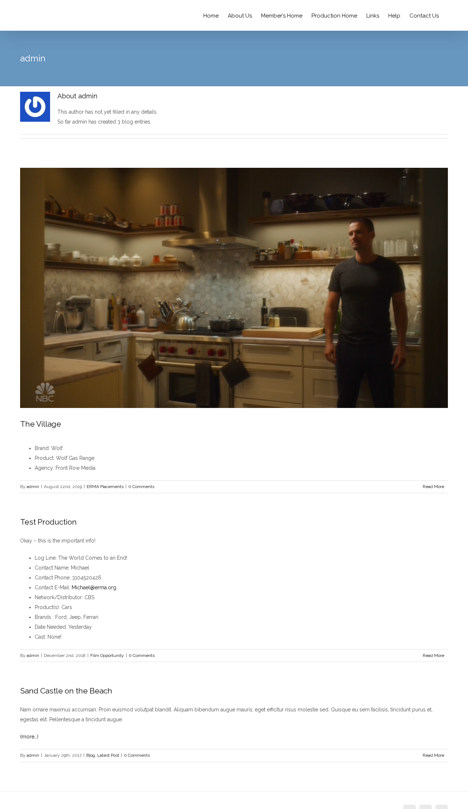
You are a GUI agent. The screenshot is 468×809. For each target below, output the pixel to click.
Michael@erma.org (94, 587)
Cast (40, 637)
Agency (44, 468)
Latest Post (108, 755)
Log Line (45, 558)
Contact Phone (52, 578)
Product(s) (47, 607)
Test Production (48, 521)
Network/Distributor (58, 597)
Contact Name (51, 568)
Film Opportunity (107, 655)
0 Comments (141, 486)
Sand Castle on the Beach (66, 690)
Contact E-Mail (52, 587)
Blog (90, 755)
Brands (44, 617)
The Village (40, 423)
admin (33, 486)
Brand (42, 448)
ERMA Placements (105, 486)
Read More (433, 486)
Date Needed (50, 627)
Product (44, 458)
